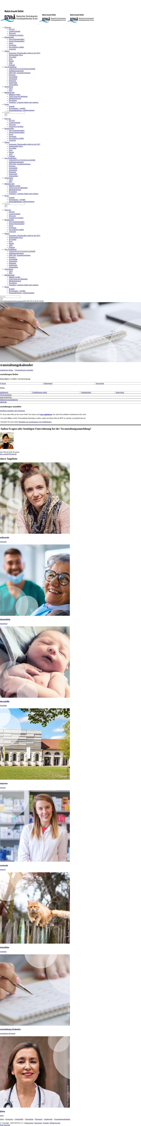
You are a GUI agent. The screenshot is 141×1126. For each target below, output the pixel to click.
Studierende (48, 1119)
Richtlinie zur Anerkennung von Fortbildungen (35, 422)
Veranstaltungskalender (62, 1119)
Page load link (5, 1125)
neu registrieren (46, 414)
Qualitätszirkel (86, 392)
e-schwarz (19, 301)
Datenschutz (29, 1123)
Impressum (38, 1123)
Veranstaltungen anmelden (24, 370)
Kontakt (46, 1123)
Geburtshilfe (19, 1119)
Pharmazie (38, 1119)
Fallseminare (48, 383)
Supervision (100, 383)
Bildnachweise (55, 1123)
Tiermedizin (29, 1119)
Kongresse (9, 1119)
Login (6, 5)
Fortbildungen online (39, 392)
